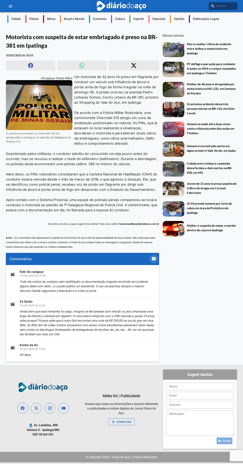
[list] (82, 313)
